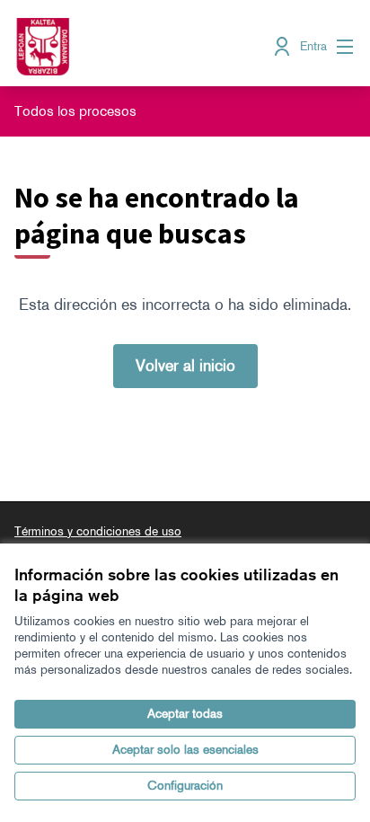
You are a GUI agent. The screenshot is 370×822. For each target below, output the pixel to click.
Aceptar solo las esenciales (185, 749)
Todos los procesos (75, 110)
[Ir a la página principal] (140, 46)
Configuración (185, 785)
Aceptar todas (185, 713)
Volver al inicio (185, 366)
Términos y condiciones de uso (97, 531)
